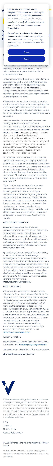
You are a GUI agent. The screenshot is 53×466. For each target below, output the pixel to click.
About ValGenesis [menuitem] (13, 433)
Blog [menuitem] (5, 422)
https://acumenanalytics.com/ (17, 282)
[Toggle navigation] (49, 10)
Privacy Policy (13, 28)
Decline (27, 59)
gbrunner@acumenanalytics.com (18, 354)
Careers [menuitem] (7, 426)
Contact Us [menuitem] (9, 429)
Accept (26, 52)
